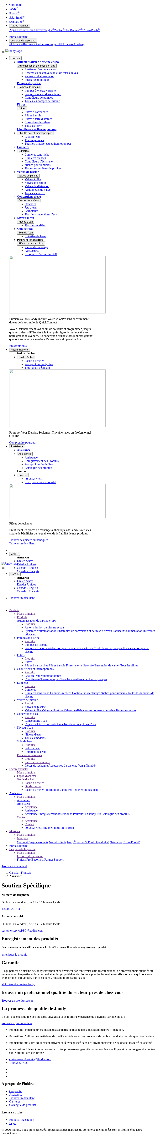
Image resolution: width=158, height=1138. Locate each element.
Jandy (13, 9)
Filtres (21, 104)
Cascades (31, 724)
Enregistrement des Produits (55, 814)
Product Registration (21, 1119)
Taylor (49, 30)
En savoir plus (18, 345)
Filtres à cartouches (37, 665)
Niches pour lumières (114, 693)
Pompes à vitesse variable (40, 648)
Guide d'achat (26, 357)
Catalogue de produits (22, 1105)
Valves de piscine (28, 171)
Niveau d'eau (25, 217)
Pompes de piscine (29, 83)
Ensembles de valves (107, 665)
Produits (15, 58)
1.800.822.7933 (19, 1062)
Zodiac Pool (62, 30)
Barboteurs (57, 724)
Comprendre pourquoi (22, 442)
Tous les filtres (129, 665)
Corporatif (15, 4)
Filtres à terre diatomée (80, 665)
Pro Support (52, 44)
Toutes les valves (126, 710)
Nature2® (116, 842)
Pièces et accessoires (30, 243)
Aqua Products (18, 30)
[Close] (3, 568)
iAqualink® (101, 842)
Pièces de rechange (36, 765)
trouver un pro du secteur (17, 1023)
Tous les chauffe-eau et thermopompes (83, 679)
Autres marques (20, 25)
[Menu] (3, 52)
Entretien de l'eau (35, 751)
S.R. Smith (16, 17)
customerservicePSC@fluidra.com (30, 1059)
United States (25, 560)
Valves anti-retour (53, 710)
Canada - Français (28, 571)
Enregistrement (18, 36)
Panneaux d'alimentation (128, 630)
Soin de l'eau (25, 228)
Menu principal (26, 613)
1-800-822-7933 (11, 908)
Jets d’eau (43, 724)
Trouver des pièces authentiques (28, 540)
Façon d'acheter (20, 349)
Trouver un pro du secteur (17, 1000)
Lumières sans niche (37, 693)
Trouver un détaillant (21, 543)
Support (58, 859)
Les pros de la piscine (23, 40)
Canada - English (27, 567)
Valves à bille (33, 710)
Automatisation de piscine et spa (38, 61)
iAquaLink (16, 21)
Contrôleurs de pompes (108, 648)
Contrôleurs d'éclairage (86, 693)
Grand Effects (35, 30)
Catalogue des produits (115, 814)
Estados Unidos (26, 564)
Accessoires (56, 765)
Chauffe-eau (32, 679)
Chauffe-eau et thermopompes (36, 129)
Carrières (14, 1101)
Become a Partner (34, 44)
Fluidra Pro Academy (72, 44)
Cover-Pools (91, 30)
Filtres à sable (57, 665)
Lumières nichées (61, 693)
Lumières (23, 147)
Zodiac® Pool (85, 842)
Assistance (17, 446)
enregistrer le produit (14, 954)
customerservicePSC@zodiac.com (22, 930)
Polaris (14, 13)
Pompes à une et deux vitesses (75, 648)
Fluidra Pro (16, 44)
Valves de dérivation (76, 710)
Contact (22, 475)
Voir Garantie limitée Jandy (18, 984)
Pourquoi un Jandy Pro (59, 789)
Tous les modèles (35, 738)
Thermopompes (50, 679)
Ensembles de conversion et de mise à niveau (85, 630)
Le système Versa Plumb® (80, 765)
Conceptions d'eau (29, 196)
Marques (14, 831)
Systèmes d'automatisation (41, 630)
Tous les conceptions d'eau (80, 724)
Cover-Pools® (131, 842)
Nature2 (77, 30)
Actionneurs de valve (102, 710)
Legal (12, 1123)
